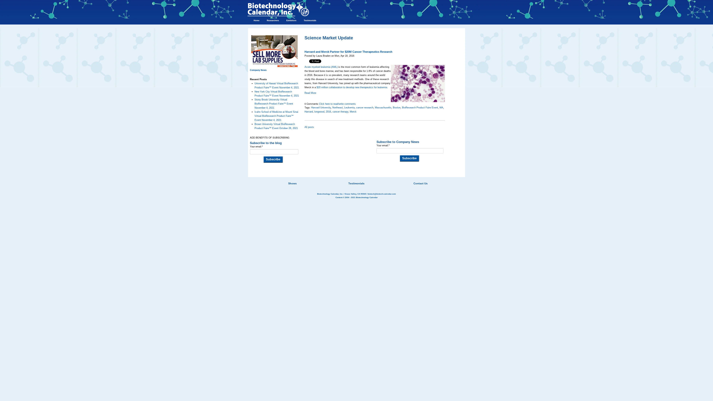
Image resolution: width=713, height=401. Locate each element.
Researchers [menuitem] (273, 20)
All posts (309, 127)
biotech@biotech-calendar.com (382, 194)
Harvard (309, 111)
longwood (319, 111)
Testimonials (356, 183)
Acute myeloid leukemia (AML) (321, 67)
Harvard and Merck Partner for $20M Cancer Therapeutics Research (348, 51)
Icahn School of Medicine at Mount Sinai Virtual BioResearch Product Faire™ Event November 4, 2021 (276, 115)
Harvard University (321, 107)
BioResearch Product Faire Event (420, 107)
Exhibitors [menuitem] (291, 20)
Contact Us (421, 183)
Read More (310, 93)
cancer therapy (340, 111)
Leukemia (349, 107)
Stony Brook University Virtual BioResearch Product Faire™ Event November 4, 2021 (274, 103)
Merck (353, 111)
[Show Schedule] (336, 178)
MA (441, 107)
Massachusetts (383, 107)
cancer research (364, 107)
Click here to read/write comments (337, 103)
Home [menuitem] (256, 20)
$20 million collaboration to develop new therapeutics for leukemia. (352, 87)
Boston (397, 107)
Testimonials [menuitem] (310, 20)
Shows (292, 183)
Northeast (337, 107)
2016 (328, 111)
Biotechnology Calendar (367, 197)
